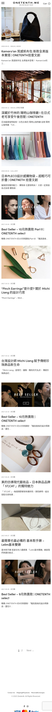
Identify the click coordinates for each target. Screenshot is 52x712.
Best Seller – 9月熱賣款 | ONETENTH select (25, 596)
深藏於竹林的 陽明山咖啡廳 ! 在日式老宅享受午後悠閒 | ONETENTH (25, 114)
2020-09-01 (5, 46)
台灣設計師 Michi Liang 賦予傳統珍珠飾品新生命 (25, 362)
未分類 (13, 224)
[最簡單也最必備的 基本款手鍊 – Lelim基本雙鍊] (26, 517)
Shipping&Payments (23, 692)
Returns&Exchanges (38, 692)
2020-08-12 (5, 108)
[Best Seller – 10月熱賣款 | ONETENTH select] (26, 395)
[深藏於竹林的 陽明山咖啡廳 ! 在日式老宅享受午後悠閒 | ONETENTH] (26, 86)
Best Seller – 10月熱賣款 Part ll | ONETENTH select (22, 231)
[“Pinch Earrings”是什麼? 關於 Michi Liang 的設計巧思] (26, 262)
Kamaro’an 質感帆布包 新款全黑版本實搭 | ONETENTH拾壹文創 (24, 53)
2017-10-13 (5, 283)
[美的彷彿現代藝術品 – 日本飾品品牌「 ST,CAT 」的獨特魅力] (26, 454)
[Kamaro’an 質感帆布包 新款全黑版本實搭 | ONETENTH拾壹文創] (26, 24)
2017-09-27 (5, 535)
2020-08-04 (5, 171)
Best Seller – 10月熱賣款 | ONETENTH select (18, 418)
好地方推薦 (20, 108)
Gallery (14, 171)
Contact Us (11, 692)
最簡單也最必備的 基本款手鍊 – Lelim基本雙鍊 (22, 542)
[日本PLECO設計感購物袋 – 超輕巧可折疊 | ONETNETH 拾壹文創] (26, 149)
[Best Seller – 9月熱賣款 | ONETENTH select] (26, 572)
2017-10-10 (5, 412)
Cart (46, 3)
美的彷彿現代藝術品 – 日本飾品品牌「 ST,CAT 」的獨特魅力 (25, 484)
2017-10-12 (5, 356)
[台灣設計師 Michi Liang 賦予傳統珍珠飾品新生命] (26, 329)
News (18, 46)
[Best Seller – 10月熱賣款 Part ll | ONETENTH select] (26, 207)
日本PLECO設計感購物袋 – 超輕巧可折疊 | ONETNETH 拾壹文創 (26, 178)
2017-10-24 (5, 224)
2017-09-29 (5, 477)
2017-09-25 (5, 589)
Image (13, 46)
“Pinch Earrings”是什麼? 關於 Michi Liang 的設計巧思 (25, 290)
